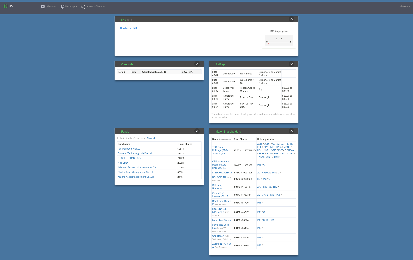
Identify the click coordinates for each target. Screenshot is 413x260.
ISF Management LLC (129, 148)
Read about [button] (128, 28)
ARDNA (266, 172)
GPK (265, 147)
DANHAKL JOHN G (222, 172)
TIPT (282, 153)
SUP (276, 153)
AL (258, 172)
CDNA (275, 143)
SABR (262, 153)
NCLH (260, 150)
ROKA (291, 150)
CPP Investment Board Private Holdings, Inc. (220, 164)
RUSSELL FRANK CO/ (129, 158)
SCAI (269, 153)
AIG (259, 186)
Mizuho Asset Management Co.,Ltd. (136, 176)
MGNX (286, 147)
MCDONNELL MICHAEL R (219, 210)
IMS (272, 147)
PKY (280, 150)
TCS (278, 194)
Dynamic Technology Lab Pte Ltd (135, 153)
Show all (151, 138)
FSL (259, 147)
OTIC (273, 150)
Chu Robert (218, 235)
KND (265, 220)
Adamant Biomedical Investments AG (137, 167)
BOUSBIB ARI (219, 177)
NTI (267, 150)
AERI (259, 143)
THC (275, 186)
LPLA (279, 147)
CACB (265, 194)
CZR (283, 143)
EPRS (290, 143)
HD (259, 178)
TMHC (290, 153)
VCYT (269, 156)
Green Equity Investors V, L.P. (220, 194)
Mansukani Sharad (222, 220)
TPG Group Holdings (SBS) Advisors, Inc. (220, 150)
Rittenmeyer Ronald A (218, 186)
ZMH (276, 156)
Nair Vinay (123, 162)
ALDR (267, 143)
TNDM (260, 156)
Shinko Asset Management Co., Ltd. (136, 172)
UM (11, 6)
